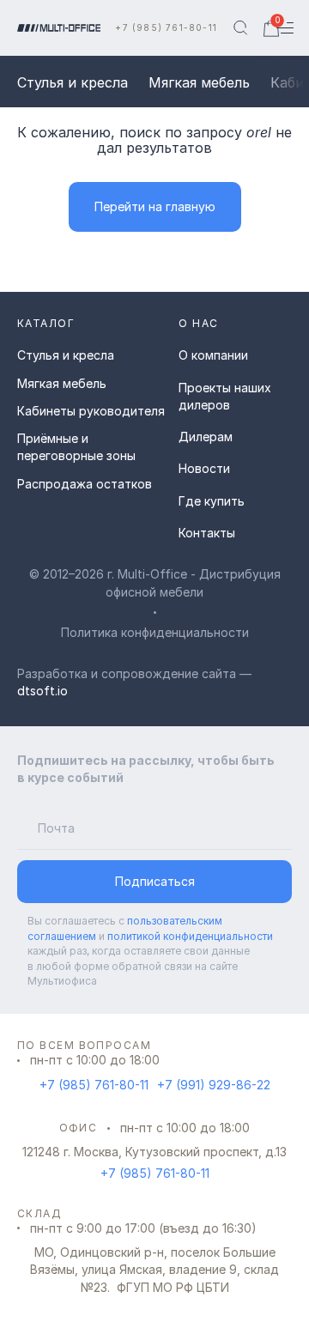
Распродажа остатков (84, 483)
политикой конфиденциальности (190, 936)
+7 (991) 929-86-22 (213, 1084)
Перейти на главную (154, 206)
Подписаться (155, 881)
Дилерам (206, 436)
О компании (213, 355)
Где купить (212, 501)
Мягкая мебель (199, 82)
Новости (204, 468)
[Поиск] (240, 28)
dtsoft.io (42, 690)
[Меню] (293, 28)
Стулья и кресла (72, 82)
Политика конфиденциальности (155, 632)
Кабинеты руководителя (91, 410)
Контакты (207, 532)
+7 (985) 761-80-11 (166, 27)
